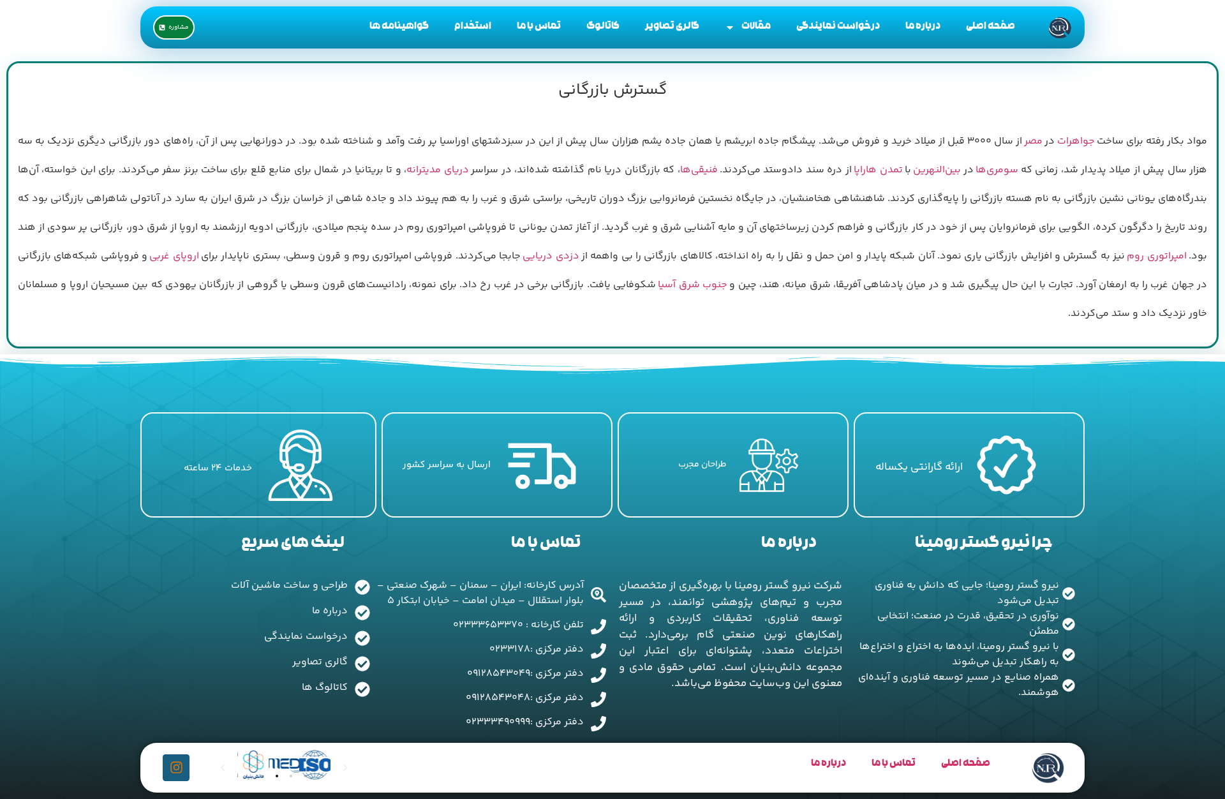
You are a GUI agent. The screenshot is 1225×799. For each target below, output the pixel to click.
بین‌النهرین (937, 170)
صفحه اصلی (990, 27)
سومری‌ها (997, 170)
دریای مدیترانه (437, 170)
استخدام (472, 27)
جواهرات (1076, 141)
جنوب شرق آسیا (692, 285)
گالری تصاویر (672, 27)
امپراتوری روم (1156, 256)
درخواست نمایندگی (838, 27)
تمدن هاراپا (878, 170)
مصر (1033, 141)
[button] (263, 776)
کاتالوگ (603, 27)
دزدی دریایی (551, 256)
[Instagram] (176, 767)
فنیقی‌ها (699, 170)
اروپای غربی (173, 256)
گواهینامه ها (399, 27)
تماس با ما (539, 27)
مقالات (756, 27)
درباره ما (922, 27)
